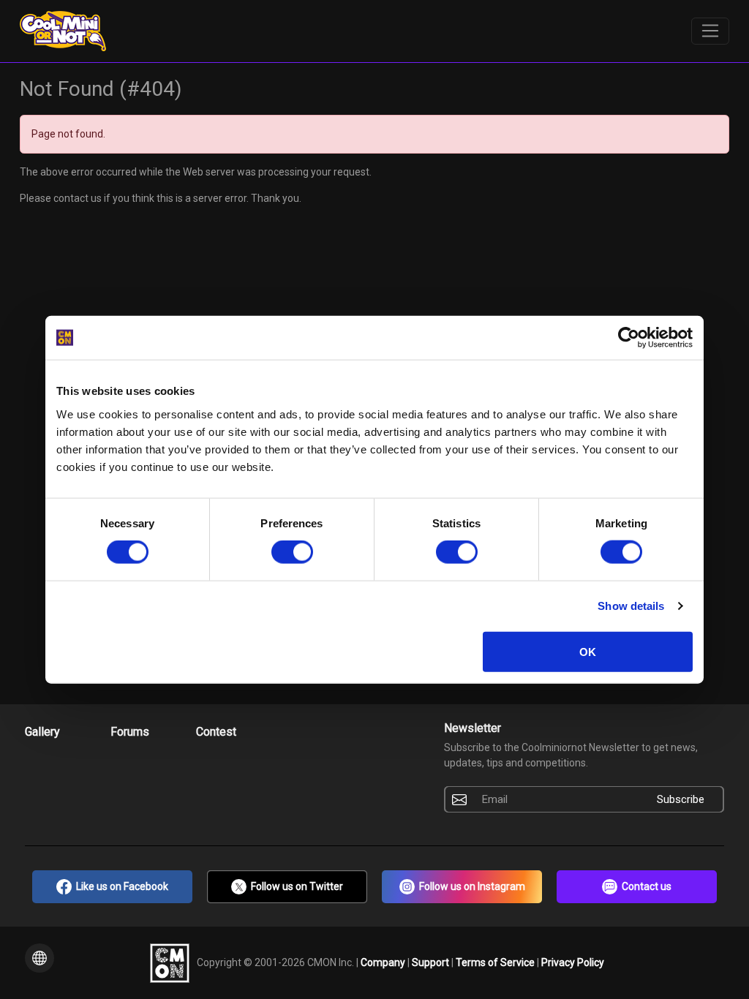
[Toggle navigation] (710, 31)
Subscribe (680, 799)
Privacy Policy (572, 962)
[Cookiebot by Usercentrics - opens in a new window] (629, 338)
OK (587, 651)
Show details (631, 606)
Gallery (42, 732)
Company (384, 962)
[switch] (292, 552)
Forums (129, 732)
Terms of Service (496, 962)
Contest (216, 732)
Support (431, 962)
